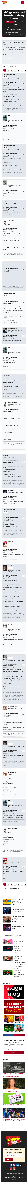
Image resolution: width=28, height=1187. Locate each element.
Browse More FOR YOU (13, 935)
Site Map (20, 1173)
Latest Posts (18, 21)
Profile (5, 76)
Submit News (8, 1173)
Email (4, 66)
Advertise (6, 1172)
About (12, 1172)
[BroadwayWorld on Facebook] (10, 1165)
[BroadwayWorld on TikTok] (21, 1165)
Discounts (19, 1035)
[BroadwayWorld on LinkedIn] (17, 1165)
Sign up (14, 1052)
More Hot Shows (8, 1035)
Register (14, 2)
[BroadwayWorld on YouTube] (14, 1168)
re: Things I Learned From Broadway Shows (10, 125)
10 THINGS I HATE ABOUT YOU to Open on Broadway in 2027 (12, 1105)
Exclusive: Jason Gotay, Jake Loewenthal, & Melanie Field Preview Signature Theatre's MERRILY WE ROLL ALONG (19, 962)
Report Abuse (12, 29)
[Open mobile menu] (26, 2)
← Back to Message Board (10, 32)
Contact (17, 1172)
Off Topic (14, 24)
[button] (22, 2)
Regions (15, 1173)
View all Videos (7, 980)
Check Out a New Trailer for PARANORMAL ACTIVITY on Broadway (18, 950)
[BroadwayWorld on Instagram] (14, 1165)
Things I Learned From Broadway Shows (9, 83)
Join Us (22, 1172)
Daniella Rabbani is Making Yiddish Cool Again (19, 942)
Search (18, 27)
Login (19, 2)
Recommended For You (9, 895)
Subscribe (13, 66)
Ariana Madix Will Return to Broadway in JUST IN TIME (11, 1090)
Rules (19, 29)
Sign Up (9, 1159)
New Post (12, 27)
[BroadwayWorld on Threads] (10, 1168)
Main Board (10, 21)
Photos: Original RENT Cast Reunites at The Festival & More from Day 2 (14, 1120)
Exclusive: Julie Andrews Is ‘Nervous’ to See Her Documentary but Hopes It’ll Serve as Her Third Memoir (13, 1075)
